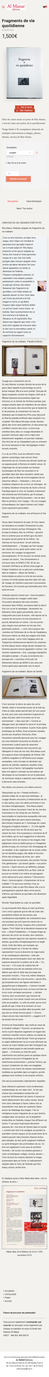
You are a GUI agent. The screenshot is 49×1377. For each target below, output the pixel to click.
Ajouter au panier (18, 179)
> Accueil (7, 1301)
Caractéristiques (34, 201)
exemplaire (12, 147)
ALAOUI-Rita (8, 30)
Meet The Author (25, 208)
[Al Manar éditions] (16, 7)
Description (12, 201)
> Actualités (8, 1291)
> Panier (7, 1297)
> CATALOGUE (9, 1294)
